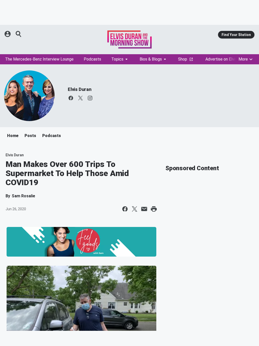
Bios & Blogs (151, 59)
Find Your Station (236, 35)
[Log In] (8, 34)
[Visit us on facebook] (71, 98)
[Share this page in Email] (144, 209)
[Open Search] (19, 34)
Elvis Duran (80, 89)
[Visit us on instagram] (90, 98)
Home (12, 135)
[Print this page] (153, 209)
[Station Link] (129, 39)
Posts (30, 135)
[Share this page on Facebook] (124, 209)
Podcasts (92, 59)
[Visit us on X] (80, 98)
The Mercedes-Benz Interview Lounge (39, 59)
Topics (117, 59)
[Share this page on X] (134, 209)
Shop (182, 59)
